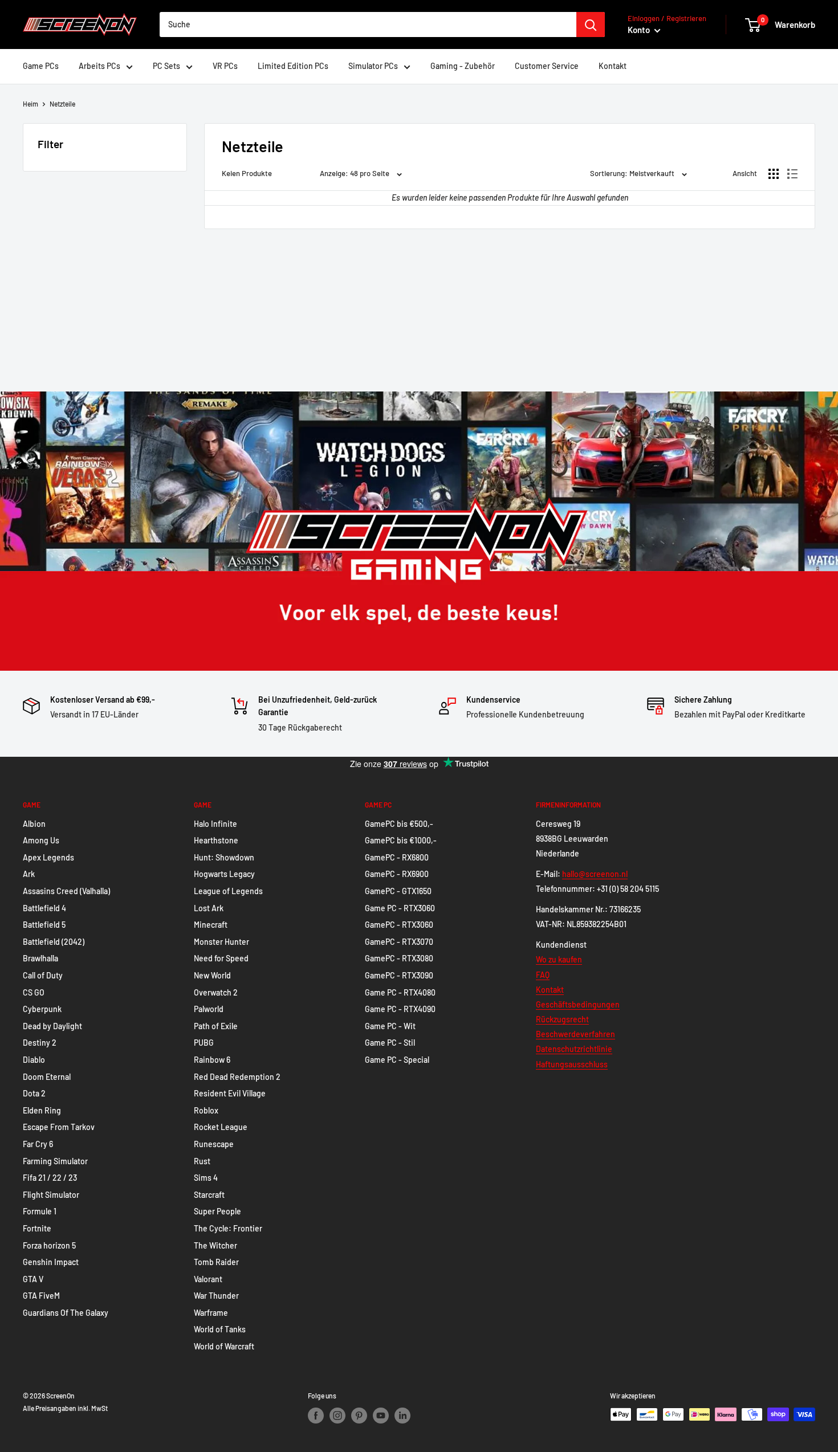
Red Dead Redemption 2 (237, 1077)
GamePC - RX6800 (397, 857)
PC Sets (166, 66)
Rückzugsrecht (562, 1019)
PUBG (204, 1042)
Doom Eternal (47, 1077)
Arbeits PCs (99, 66)
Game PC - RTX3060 (400, 908)
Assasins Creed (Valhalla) (66, 891)
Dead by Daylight (52, 1026)
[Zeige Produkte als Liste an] (792, 174)
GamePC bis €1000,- (401, 840)
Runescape (214, 1144)
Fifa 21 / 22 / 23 (50, 1177)
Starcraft (209, 1195)
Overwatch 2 (216, 992)
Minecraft (210, 924)
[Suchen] (590, 24)
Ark (29, 874)
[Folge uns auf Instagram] (337, 1416)
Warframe (211, 1313)
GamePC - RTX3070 (399, 942)
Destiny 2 (39, 1042)
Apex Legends (48, 857)
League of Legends (228, 891)
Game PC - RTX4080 (400, 992)
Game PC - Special (397, 1059)
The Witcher (215, 1245)
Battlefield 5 (44, 924)
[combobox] (368, 24)
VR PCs (225, 66)
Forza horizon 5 (49, 1245)
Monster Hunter (221, 942)
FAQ (543, 975)
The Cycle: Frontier (228, 1228)
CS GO (33, 992)
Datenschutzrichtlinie (574, 1049)
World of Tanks (220, 1329)
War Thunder (216, 1295)
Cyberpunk (42, 1009)
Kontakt (613, 66)
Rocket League (220, 1127)
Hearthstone (216, 840)
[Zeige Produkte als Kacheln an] (773, 174)
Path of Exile (216, 1026)
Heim (30, 104)
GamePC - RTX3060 (399, 924)
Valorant (208, 1279)
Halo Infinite (215, 824)
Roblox (206, 1110)
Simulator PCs (373, 66)
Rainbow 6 (212, 1059)
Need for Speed (221, 958)
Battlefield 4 (44, 908)
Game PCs (41, 66)
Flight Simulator (51, 1195)
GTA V (33, 1279)
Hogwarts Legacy (224, 874)
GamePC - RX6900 (397, 874)
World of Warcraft (224, 1346)
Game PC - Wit (390, 1026)
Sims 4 (206, 1177)
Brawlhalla (40, 958)
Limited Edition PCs (293, 66)
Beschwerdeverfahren (575, 1034)
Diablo (34, 1059)
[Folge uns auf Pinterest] (359, 1416)
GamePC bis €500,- (399, 824)
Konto (640, 30)
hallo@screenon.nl (595, 874)
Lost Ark (208, 908)
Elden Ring (42, 1110)
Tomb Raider (216, 1262)
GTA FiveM (41, 1295)
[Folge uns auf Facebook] (316, 1416)
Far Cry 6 (38, 1144)
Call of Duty (43, 975)
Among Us (41, 840)
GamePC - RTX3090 (399, 975)
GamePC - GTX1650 (398, 891)
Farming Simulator (55, 1161)
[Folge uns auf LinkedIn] (402, 1416)
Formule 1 (39, 1211)
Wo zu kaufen (559, 959)
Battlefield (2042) (53, 942)
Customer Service (547, 66)
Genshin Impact (51, 1262)
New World (212, 975)
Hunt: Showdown (224, 857)
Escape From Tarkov (59, 1127)
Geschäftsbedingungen (578, 1004)
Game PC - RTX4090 (400, 1009)
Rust (202, 1161)
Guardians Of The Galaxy (65, 1313)
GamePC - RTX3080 (399, 958)
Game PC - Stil (390, 1042)
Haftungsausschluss (572, 1064)
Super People (217, 1211)
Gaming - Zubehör (462, 66)
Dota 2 (34, 1093)
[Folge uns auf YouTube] (381, 1416)
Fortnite (37, 1228)
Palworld (208, 1009)
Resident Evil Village (230, 1093)
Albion (34, 824)
